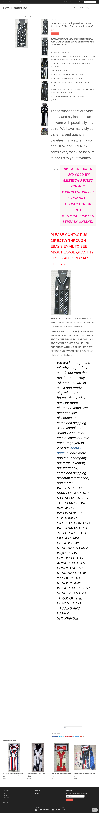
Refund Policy (6, 797)
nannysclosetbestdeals (15, 7)
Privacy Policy (6, 799)
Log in (65, 1)
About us (93, 8)
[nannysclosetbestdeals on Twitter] (35, 793)
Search (4, 793)
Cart (82, 1)
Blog (87, 8)
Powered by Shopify (59, 807)
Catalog (82, 8)
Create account (73, 1)
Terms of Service (7, 801)
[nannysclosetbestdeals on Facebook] (38, 793)
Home (75, 8)
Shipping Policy (6, 802)
